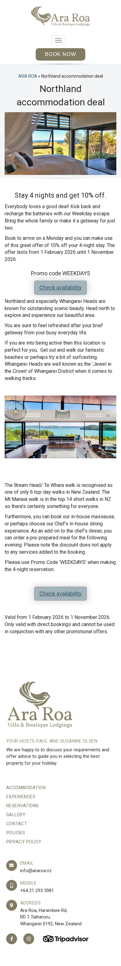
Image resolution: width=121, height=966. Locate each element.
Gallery (16, 814)
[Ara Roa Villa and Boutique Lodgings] (60, 16)
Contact (16, 823)
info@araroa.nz (36, 870)
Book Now (60, 54)
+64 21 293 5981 (37, 890)
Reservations (22, 805)
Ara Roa (27, 76)
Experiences (21, 796)
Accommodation (26, 787)
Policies (15, 832)
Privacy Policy (24, 841)
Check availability (60, 287)
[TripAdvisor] (65, 938)
